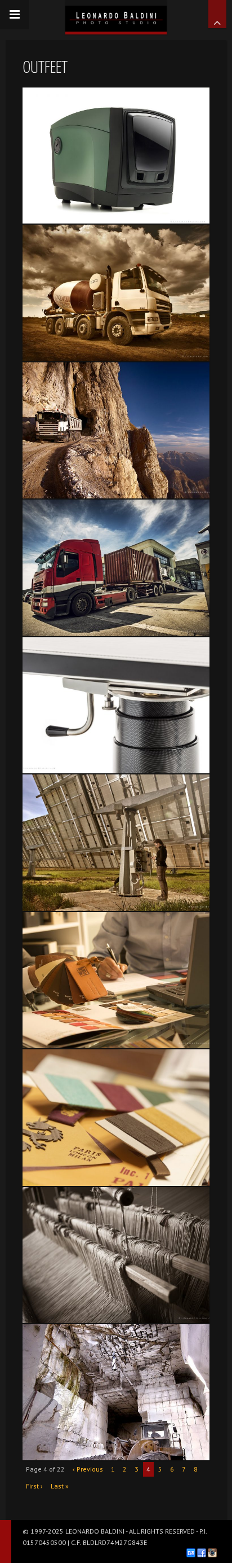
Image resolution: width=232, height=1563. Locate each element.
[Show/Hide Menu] (14, 14)
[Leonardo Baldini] (116, 16)
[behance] (190, 1552)
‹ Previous (88, 1469)
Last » (60, 1486)
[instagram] (212, 1552)
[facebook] (201, 1552)
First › (34, 1486)
